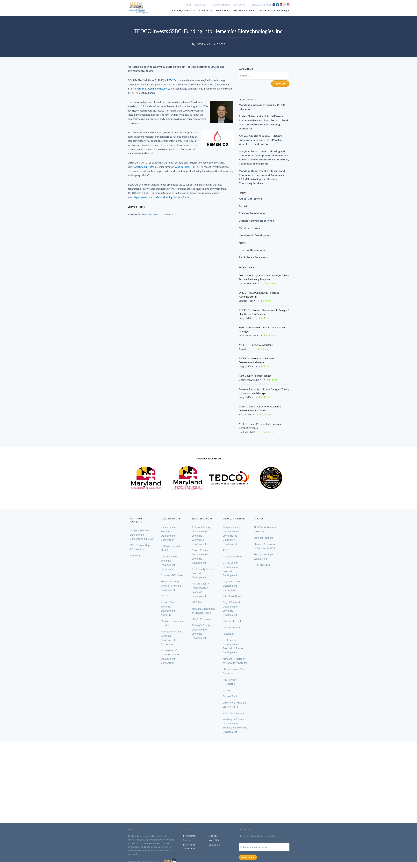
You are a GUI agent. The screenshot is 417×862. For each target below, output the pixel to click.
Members (221, 10)
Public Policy (280, 10)
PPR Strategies (262, 564)
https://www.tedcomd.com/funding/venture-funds (161, 197)
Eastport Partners (263, 537)
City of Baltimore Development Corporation (232, 585)
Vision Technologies (233, 713)
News (242, 242)
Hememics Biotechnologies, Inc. (150, 88)
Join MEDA (214, 840)
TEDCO (171, 80)
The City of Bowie (232, 596)
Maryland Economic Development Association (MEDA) (138, 8)
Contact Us (214, 844)
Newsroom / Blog (221, 5)
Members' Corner (249, 227)
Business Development (253, 213)
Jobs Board (240, 5)
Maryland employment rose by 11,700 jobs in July (262, 106)
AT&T (226, 550)
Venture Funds (183, 166)
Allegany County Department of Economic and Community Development (231, 535)
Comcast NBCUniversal (173, 575)
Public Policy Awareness (253, 257)
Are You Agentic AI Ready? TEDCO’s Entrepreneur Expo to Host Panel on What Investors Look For (260, 139)
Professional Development (189, 846)
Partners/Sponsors (182, 10)
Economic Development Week (257, 220)
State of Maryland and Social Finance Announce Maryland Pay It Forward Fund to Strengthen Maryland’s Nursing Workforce (263, 122)
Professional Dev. (243, 10)
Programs (204, 10)
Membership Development (255, 235)
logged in (147, 213)
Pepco (226, 690)
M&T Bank (197, 602)
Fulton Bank (229, 633)
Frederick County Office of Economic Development (171, 585)
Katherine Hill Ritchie (144, 166)
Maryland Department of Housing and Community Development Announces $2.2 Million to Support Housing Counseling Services (262, 177)
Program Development (253, 249)
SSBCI (211, 84)
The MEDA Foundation (260, 5)
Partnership (189, 835)
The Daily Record (232, 621)
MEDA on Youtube (281, 4)
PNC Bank (135, 555)
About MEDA (200, 5)
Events (186, 840)
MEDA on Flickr (284, 4)
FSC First (166, 596)
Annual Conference (250, 198)
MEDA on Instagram (288, 4)
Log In (188, 5)
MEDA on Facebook (274, 4)
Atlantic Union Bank (233, 556)
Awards (263, 10)
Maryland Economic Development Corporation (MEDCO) (142, 534)
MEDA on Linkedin (277, 4)
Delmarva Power (231, 627)
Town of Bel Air (231, 696)
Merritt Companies (202, 619)
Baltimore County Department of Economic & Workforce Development (201, 535)
